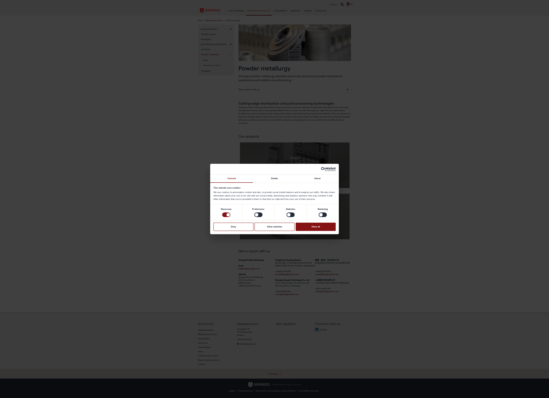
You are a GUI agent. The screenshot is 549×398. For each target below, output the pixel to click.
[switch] (258, 215)
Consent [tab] (231, 178)
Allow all (315, 226)
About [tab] (317, 178)
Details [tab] (274, 178)
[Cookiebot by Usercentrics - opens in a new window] (323, 169)
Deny (233, 226)
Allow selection (274, 226)
